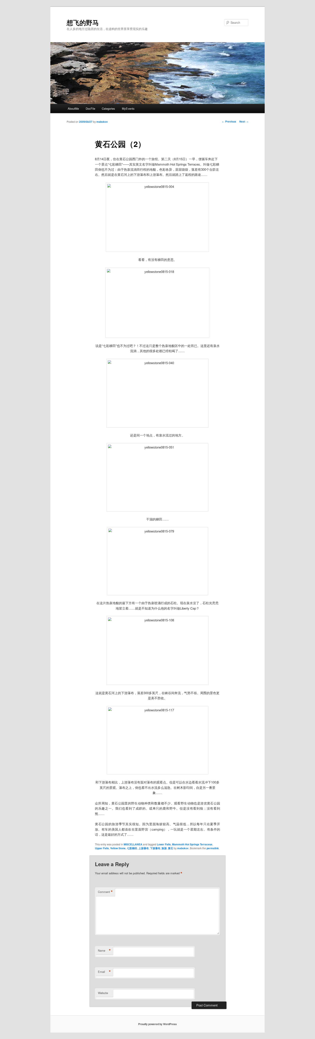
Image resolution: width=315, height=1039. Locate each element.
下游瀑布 (155, 848)
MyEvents (128, 108)
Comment (105, 891)
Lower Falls (164, 844)
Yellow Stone (118, 848)
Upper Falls (102, 848)
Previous (229, 121)
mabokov (102, 122)
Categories (108, 108)
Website (103, 993)
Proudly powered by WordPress (157, 1024)
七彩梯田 (132, 848)
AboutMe (73, 108)
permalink (213, 848)
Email (104, 971)
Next (243, 121)
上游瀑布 (143, 848)
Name (104, 950)
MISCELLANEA (133, 844)
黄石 (170, 848)
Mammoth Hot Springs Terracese (192, 844)
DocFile (90, 108)
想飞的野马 (83, 22)
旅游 (164, 848)
